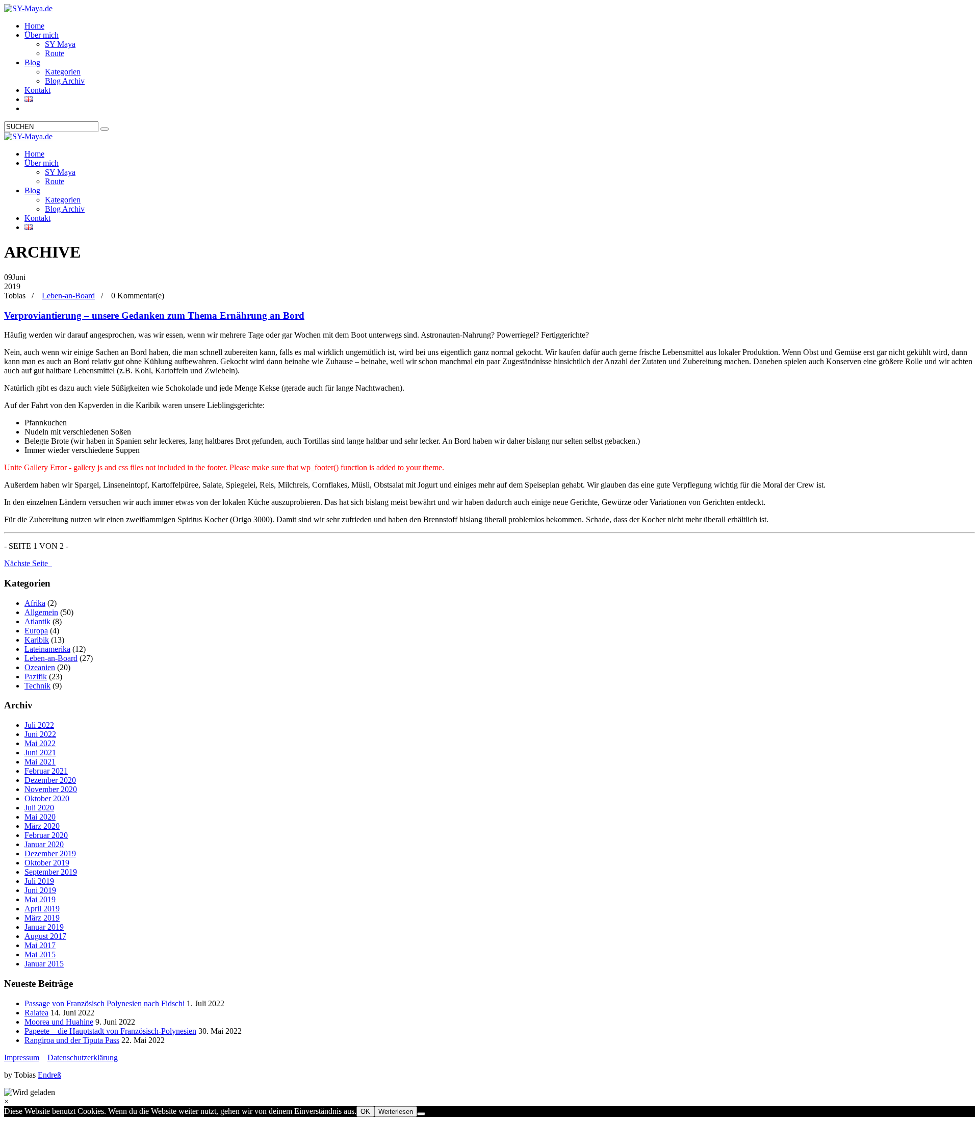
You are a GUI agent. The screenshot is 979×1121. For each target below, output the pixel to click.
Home (34, 25)
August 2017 (45, 936)
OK (365, 1111)
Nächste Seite (28, 563)
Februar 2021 (46, 771)
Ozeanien (39, 667)
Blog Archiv (65, 81)
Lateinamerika (47, 649)
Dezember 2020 (50, 780)
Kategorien (63, 71)
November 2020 (50, 789)
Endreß (49, 1075)
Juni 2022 (40, 734)
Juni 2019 (40, 890)
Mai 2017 (40, 945)
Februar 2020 (46, 835)
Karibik (36, 639)
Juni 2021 (40, 752)
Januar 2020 (44, 844)
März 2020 (42, 826)
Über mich (41, 35)
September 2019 (50, 872)
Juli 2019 (39, 881)
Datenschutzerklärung (82, 1057)
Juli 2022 (39, 725)
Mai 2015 (40, 954)
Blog (32, 62)
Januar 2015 (44, 963)
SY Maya (60, 44)
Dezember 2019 (50, 853)
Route (54, 53)
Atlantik (37, 621)
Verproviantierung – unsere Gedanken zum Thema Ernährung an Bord (154, 315)
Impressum (21, 1057)
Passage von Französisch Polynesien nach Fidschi (104, 1003)
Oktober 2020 (46, 798)
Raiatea (36, 1012)
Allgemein (41, 612)
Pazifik (35, 676)
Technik (37, 685)
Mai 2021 (40, 761)
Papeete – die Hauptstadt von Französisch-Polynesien (110, 1031)
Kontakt (37, 90)
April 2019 (42, 908)
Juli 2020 (39, 807)
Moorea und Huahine (58, 1021)
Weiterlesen (395, 1111)
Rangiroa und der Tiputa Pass (71, 1040)
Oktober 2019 (46, 862)
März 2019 (42, 917)
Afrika (34, 603)
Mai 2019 (40, 899)
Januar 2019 (44, 927)
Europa (36, 630)
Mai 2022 (40, 743)
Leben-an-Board (68, 295)
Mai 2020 (40, 816)
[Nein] (421, 1113)
